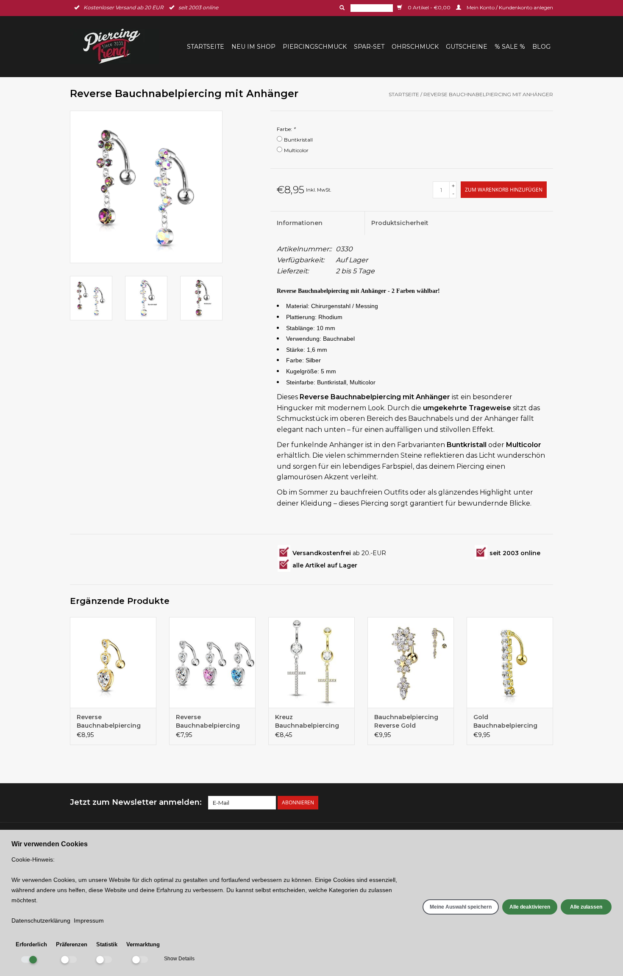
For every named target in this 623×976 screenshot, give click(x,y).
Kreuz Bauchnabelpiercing (307, 721)
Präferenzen (71, 944)
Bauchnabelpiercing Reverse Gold (406, 721)
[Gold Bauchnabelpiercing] (510, 662)
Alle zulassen (586, 907)
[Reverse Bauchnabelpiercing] (212, 662)
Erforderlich (31, 944)
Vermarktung (143, 944)
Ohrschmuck (415, 46)
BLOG (541, 46)
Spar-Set (369, 46)
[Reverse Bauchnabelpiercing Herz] (113, 662)
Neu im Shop (253, 46)
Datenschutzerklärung (40, 920)
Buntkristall (298, 139)
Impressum (89, 920)
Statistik (106, 944)
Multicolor (296, 150)
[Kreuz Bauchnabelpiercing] (311, 662)
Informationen (300, 223)
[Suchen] (341, 7)
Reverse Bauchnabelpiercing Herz (109, 721)
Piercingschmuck (315, 46)
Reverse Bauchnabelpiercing (208, 721)
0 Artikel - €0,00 (429, 7)
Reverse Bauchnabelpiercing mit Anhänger (488, 94)
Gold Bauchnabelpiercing (505, 721)
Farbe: (286, 129)
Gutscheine (466, 46)
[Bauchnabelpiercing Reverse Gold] (410, 662)
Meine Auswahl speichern (461, 907)
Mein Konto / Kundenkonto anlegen (509, 7)
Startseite (205, 46)
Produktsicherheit (399, 223)
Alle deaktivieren (529, 907)
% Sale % (510, 46)
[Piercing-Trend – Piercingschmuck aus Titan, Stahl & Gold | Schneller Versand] (117, 46)
